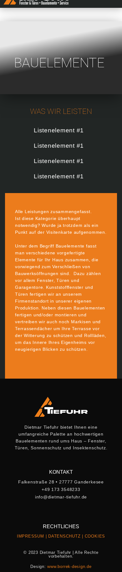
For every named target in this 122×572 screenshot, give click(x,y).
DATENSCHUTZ (64, 536)
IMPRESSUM (30, 536)
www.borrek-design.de (69, 566)
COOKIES (95, 536)
